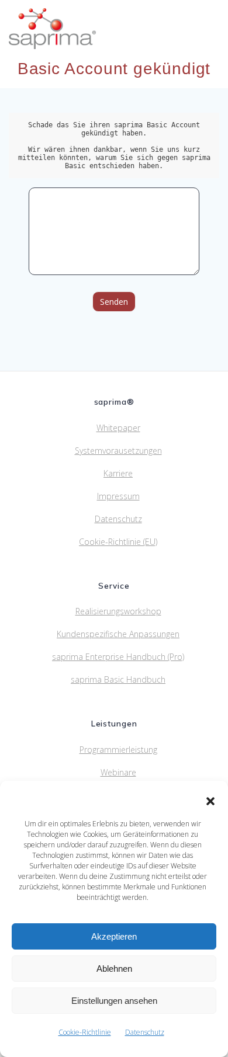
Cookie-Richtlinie (84, 1032)
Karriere (118, 473)
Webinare (118, 772)
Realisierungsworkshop (118, 611)
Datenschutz (144, 1032)
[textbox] (114, 145)
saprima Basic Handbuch (118, 679)
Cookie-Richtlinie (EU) (118, 541)
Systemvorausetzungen (118, 450)
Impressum (118, 496)
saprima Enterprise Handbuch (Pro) (118, 656)
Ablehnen (114, 968)
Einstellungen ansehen (114, 1001)
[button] (210, 801)
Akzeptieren (114, 936)
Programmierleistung (118, 749)
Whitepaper (118, 427)
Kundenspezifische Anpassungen (118, 633)
